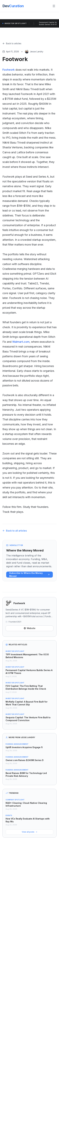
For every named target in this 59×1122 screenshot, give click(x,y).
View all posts (28, 832)
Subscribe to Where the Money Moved (26, 574)
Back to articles (13, 43)
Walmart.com (20, 341)
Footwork (8, 69)
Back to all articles (16, 530)
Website (31, 628)
